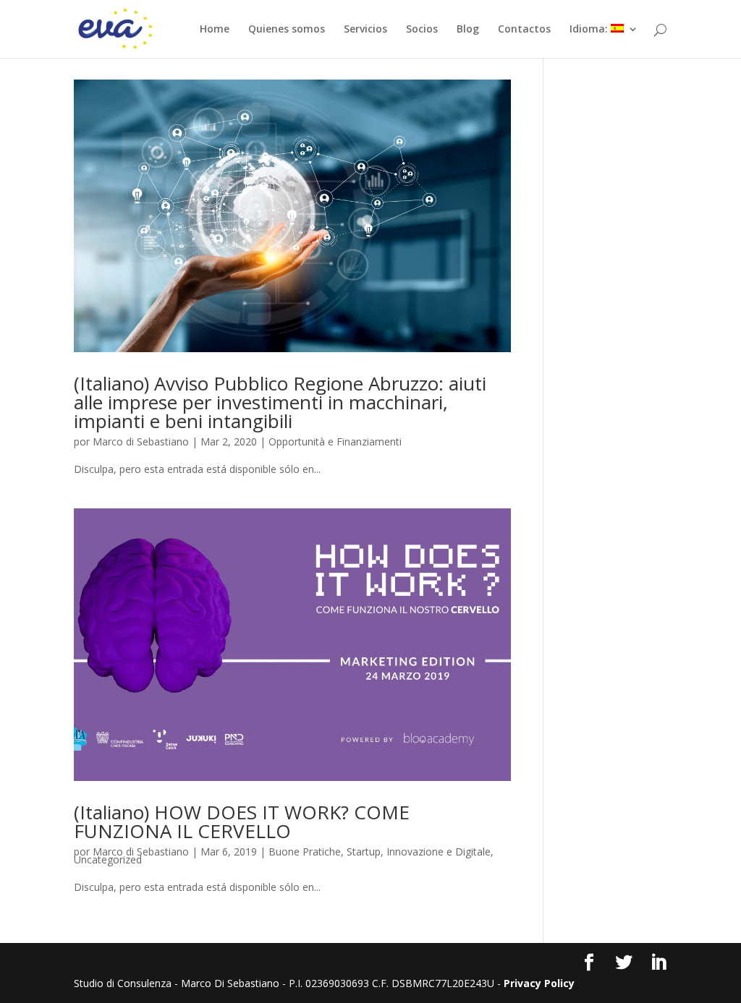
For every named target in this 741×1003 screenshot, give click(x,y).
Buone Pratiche (304, 851)
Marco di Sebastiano (141, 441)
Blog (468, 29)
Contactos (524, 29)
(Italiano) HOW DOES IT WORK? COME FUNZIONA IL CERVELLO (242, 821)
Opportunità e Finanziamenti (335, 441)
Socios (422, 29)
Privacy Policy (539, 983)
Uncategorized (108, 859)
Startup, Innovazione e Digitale (419, 851)
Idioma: (590, 29)
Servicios (365, 29)
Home (214, 29)
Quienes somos (286, 29)
